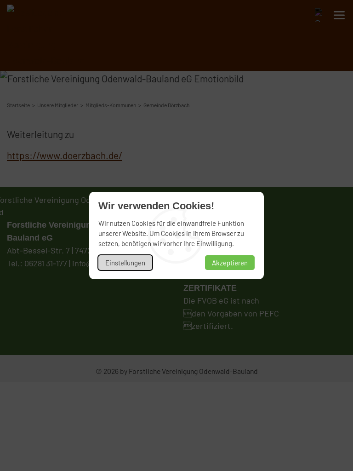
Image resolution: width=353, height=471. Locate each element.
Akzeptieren (230, 262)
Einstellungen (125, 262)
